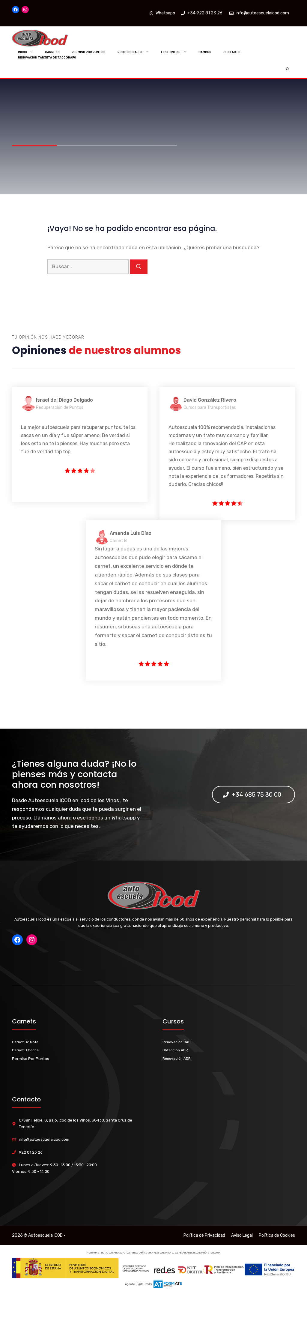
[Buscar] (139, 266)
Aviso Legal (242, 1235)
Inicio (22, 52)
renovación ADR (176, 1058)
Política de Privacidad (204, 1235)
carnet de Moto (25, 1042)
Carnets (52, 52)
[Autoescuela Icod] (52, 38)
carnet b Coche (25, 1050)
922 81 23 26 (31, 1152)
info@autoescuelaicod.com (44, 1139)
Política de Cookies (277, 1235)
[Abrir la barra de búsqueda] (287, 69)
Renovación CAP (176, 1042)
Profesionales (130, 52)
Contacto (231, 52)
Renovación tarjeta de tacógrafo (47, 57)
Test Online (170, 52)
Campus (204, 52)
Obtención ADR (175, 1050)
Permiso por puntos (89, 52)
